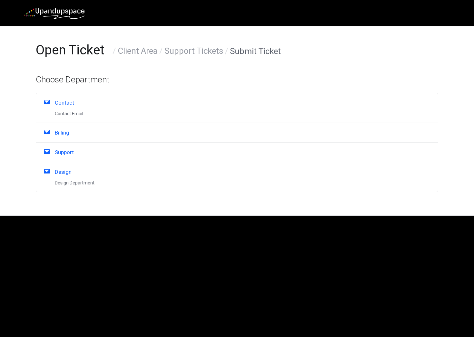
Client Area (138, 51)
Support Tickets (193, 51)
